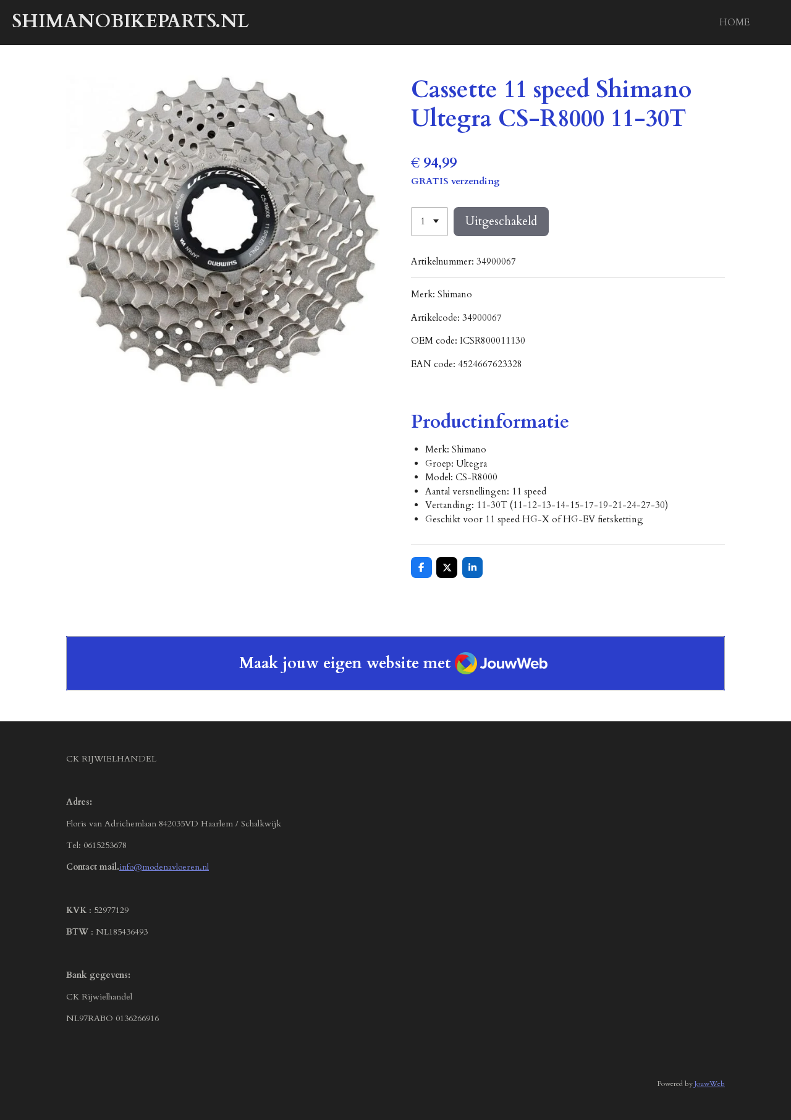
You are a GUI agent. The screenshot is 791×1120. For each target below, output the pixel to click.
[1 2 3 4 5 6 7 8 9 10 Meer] (429, 221)
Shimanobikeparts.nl (130, 21)
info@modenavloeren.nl (164, 867)
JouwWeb (710, 1083)
